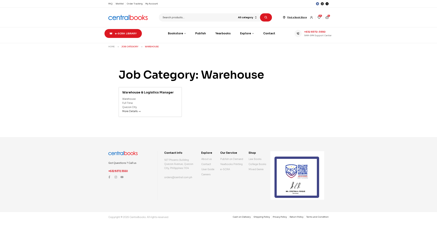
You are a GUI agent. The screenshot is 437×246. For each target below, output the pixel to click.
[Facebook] (317, 3)
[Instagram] (322, 3)
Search (266, 17)
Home (111, 46)
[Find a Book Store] (284, 17)
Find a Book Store (297, 17)
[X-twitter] (327, 3)
